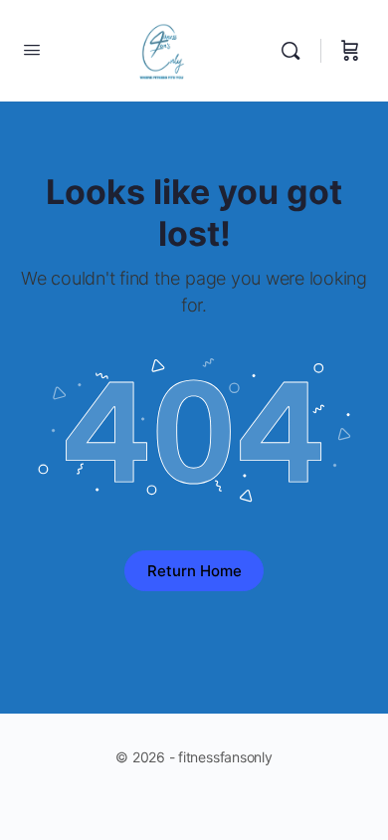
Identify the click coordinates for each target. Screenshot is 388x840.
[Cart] (350, 51)
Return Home (194, 570)
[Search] (295, 51)
